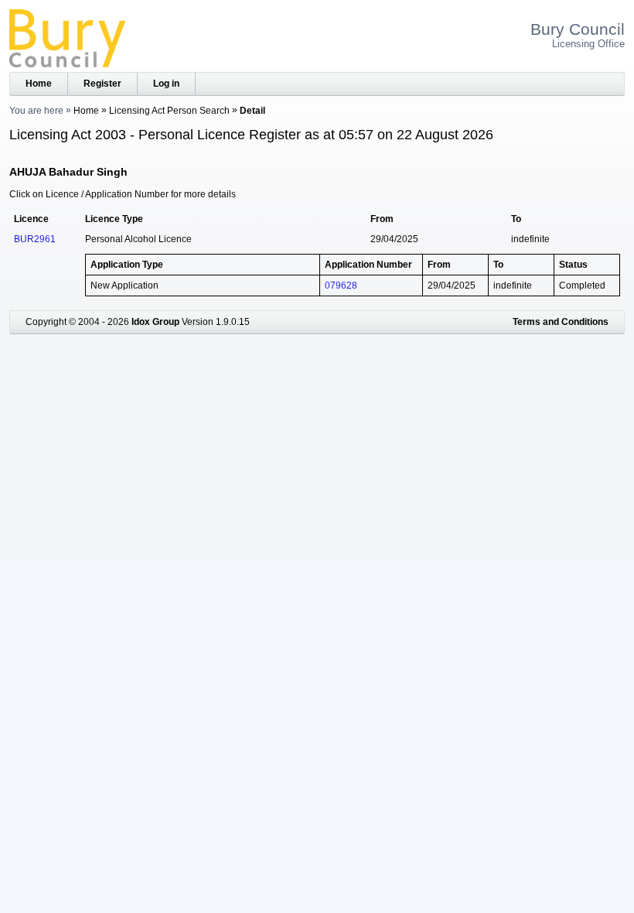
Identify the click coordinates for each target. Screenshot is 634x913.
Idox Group (155, 321)
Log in (166, 83)
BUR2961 (35, 239)
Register (102, 83)
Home (39, 83)
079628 (341, 285)
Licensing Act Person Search (169, 110)
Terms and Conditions (560, 321)
